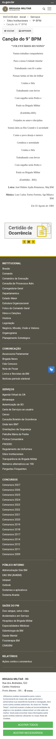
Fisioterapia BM (11, 640)
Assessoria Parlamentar (15, 353)
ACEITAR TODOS (28, 724)
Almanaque (8, 399)
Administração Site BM (14, 570)
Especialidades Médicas (15, 625)
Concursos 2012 (11, 544)
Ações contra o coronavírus (17, 661)
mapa (29, 691)
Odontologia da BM (12, 630)
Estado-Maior (9, 298)
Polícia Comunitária (12, 439)
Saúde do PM (10, 605)
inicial (23, 16)
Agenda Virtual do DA (13, 394)
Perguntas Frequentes (14, 468)
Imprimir (26, 31)
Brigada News (10, 358)
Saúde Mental (9, 635)
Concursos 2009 (11, 554)
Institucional (11, 263)
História (6, 318)
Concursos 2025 (11, 494)
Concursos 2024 (11, 499)
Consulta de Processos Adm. (18, 283)
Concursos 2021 (11, 514)
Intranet (6, 580)
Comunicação (11, 348)
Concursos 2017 (11, 534)
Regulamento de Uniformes (17, 449)
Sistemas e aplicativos (14, 590)
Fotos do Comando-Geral (16, 308)
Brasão (6, 268)
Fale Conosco (9, 363)
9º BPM (37, 20)
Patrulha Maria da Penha (15, 434)
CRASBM (7, 645)
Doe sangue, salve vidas (15, 610)
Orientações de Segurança (16, 429)
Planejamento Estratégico (16, 338)
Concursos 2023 (11, 504)
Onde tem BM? (10, 424)
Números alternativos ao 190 (18, 464)
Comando (7, 273)
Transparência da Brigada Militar (19, 459)
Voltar (10, 31)
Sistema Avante (10, 594)
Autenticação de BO (13, 404)
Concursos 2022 (11, 509)
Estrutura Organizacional (15, 303)
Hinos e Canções (11, 313)
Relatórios (9, 656)
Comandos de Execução (15, 278)
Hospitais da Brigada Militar (17, 620)
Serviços (35, 16)
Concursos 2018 (11, 529)
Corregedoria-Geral (12, 288)
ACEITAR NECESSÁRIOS (28, 733)
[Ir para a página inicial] (16, 9)
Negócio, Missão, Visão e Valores (20, 328)
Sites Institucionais (17, 20)
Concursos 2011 (11, 549)
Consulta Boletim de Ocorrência (19, 419)
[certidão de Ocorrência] (28, 230)
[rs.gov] (8, 2)
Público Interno (13, 564)
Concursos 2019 (11, 524)
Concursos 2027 (11, 484)
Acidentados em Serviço (15, 615)
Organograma (9, 333)
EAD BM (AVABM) (12, 575)
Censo (5, 414)
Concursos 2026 (11, 489)
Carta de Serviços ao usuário (17, 409)
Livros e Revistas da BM (15, 373)
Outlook (6, 585)
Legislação (8, 323)
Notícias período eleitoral (16, 378)
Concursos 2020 (11, 519)
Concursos (10, 479)
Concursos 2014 (11, 539)
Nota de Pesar (10, 368)
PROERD (7, 444)
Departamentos (10, 293)
